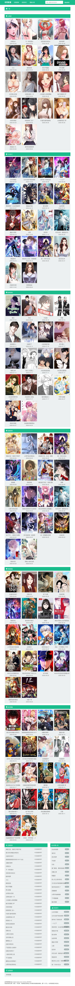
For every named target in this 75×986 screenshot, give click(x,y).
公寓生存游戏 (9, 934)
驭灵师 (45, 232)
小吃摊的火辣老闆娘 (45, 94)
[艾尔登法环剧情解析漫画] (29, 746)
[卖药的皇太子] (45, 634)
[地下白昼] (45, 582)
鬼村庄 (54, 853)
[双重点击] (29, 582)
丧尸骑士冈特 (29, 811)
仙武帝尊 (61, 206)
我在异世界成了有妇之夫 (29, 673)
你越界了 (29, 344)
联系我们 (29, 982)
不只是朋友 (9, 958)
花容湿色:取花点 (45, 41)
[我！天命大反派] (45, 246)
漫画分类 (32, 2)
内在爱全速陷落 (61, 370)
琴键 (62, 318)
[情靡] (61, 470)
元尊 (29, 232)
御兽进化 (13, 620)
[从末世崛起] (13, 167)
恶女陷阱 (54, 857)
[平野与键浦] (61, 384)
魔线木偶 (61, 732)
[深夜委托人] (13, 332)
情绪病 (13, 482)
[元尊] (29, 220)
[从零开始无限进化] (29, 443)
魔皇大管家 (13, 232)
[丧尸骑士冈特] (29, 799)
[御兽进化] (13, 608)
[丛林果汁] (29, 634)
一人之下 (61, 179)
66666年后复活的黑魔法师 (61, 673)
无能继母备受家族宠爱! (29, 785)
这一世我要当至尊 (45, 535)
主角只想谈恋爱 (13, 509)
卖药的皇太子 (45, 647)
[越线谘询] (29, 55)
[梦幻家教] (61, 55)
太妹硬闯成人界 (61, 120)
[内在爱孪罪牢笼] (13, 384)
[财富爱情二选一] (29, 108)
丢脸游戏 (29, 482)
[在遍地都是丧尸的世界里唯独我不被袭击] (13, 825)
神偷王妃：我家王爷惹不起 (13, 849)
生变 (29, 318)
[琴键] (61, 305)
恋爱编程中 (45, 759)
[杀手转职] (45, 661)
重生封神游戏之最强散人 (46, 509)
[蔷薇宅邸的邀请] (13, 687)
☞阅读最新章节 (38, 849)
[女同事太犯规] (13, 82)
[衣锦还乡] (13, 29)
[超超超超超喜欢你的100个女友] (29, 720)
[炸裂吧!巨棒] (13, 272)
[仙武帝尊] (61, 193)
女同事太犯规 (13, 94)
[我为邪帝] (45, 193)
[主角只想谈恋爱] (13, 496)
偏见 (13, 318)
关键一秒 (29, 700)
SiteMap (25, 982)
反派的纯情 (55, 849)
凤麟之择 (54, 872)
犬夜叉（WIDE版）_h (29, 838)
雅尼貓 (45, 785)
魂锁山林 (13, 370)
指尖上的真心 (29, 370)
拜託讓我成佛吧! (45, 811)
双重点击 (29, 594)
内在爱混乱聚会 (45, 370)
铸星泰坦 (13, 259)
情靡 (62, 482)
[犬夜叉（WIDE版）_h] (29, 825)
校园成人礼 (13, 147)
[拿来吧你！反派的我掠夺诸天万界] (13, 193)
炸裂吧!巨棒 (13, 285)
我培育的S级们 (29, 620)
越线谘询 (29, 68)
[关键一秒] (29, 687)
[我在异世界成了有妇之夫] (29, 661)
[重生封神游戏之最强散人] (45, 496)
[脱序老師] (61, 29)
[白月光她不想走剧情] (29, 167)
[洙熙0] (45, 608)
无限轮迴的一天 (29, 94)
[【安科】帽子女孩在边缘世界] (13, 746)
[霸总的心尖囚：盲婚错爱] (29, 246)
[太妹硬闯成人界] (61, 108)
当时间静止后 (9, 937)
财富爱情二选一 (29, 120)
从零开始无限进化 (29, 456)
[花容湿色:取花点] (45, 29)
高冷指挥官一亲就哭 (29, 535)
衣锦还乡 (13, 41)
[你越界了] (29, 332)
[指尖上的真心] (29, 358)
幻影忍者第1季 (62, 785)
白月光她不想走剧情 (29, 179)
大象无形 (61, 535)
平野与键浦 (62, 397)
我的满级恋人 (45, 397)
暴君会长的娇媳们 (11, 961)
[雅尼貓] (45, 773)
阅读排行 (24, 2)
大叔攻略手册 (45, 344)
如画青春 (61, 594)
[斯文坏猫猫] (45, 55)
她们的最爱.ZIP (61, 94)
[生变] (29, 305)
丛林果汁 (29, 647)
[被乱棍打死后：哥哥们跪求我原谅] (45, 470)
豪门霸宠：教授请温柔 (58, 868)
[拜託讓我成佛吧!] (45, 799)
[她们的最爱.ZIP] (61, 82)
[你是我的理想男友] (29, 411)
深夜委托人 (13, 344)
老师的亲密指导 (29, 147)
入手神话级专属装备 (13, 647)
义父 (13, 68)
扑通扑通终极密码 (45, 120)
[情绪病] (13, 470)
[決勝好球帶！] (45, 720)
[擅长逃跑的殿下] (13, 799)
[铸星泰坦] (13, 246)
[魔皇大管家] (13, 220)
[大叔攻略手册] (45, 332)
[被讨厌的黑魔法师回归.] (13, 720)
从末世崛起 (13, 179)
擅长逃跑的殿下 (13, 811)
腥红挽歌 (54, 902)
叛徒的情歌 (13, 423)
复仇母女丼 (62, 259)
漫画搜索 (67, 2)
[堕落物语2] (29, 272)
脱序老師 (61, 41)
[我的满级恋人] (45, 384)
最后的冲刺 (9, 927)
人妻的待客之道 (10, 954)
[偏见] (13, 305)
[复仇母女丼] (61, 246)
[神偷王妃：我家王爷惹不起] (13, 443)
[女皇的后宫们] (13, 582)
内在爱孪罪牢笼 (13, 397)
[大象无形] (61, 523)
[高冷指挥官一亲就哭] (29, 523)
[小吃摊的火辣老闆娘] (45, 82)
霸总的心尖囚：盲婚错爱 (29, 259)
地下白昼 (45, 594)
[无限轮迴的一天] (29, 82)
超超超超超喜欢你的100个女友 (14, 859)
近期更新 (16, 2)
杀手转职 (45, 673)
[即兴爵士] (61, 332)
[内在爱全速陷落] (61, 358)
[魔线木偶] (61, 720)
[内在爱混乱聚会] (45, 358)
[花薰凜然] (61, 746)
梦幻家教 (61, 68)
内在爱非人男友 (29, 397)
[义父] (13, 55)
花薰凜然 (61, 759)
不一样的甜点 (29, 41)
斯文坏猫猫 (45, 68)
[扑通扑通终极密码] (45, 108)
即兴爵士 (61, 344)
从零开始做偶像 (56, 894)
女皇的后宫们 (13, 594)
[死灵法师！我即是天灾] (61, 220)
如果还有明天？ (10, 951)
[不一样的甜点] (29, 29)
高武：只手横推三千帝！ (62, 647)
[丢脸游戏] (29, 470)
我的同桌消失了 (56, 887)
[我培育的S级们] (29, 608)
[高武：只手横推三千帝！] (61, 634)
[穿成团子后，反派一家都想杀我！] (45, 443)
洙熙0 (45, 620)
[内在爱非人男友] (29, 384)
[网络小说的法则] (29, 549)
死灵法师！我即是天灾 (61, 232)
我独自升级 (29, 206)
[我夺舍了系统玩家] (45, 167)
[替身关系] (13, 549)
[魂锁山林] (13, 358)
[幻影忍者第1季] (61, 773)
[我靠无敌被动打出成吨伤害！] (29, 496)
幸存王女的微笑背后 (13, 673)
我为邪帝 (45, 206)
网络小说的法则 (29, 561)
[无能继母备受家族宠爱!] (29, 773)
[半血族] (45, 305)
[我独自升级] (29, 193)
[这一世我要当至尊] (45, 523)
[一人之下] (61, 167)
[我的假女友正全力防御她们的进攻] (13, 773)
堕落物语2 (29, 285)
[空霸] (61, 799)
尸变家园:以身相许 (11, 947)
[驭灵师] (45, 220)
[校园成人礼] (13, 134)
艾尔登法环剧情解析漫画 (29, 759)
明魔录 (54, 876)
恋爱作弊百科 (9, 944)
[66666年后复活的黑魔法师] (61, 661)
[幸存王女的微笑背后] (13, 661)
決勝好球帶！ (45, 732)
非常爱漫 (8, 2)
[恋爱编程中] (45, 746)
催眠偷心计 (9, 941)
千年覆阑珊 (55, 898)
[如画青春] (61, 582)
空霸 (62, 811)
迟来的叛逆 (13, 120)
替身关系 (13, 561)
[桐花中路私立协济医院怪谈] (61, 608)
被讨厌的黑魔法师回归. (13, 732)
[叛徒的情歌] (13, 411)
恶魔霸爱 (54, 891)
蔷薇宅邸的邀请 (13, 700)
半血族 (45, 318)
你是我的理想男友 (29, 423)
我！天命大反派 (45, 259)
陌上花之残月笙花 (57, 879)
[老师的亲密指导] (29, 134)
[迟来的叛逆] (13, 108)
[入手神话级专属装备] (13, 634)
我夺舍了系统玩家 (45, 179)
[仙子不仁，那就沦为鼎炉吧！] (13, 523)
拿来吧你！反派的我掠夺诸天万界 (61, 927)
